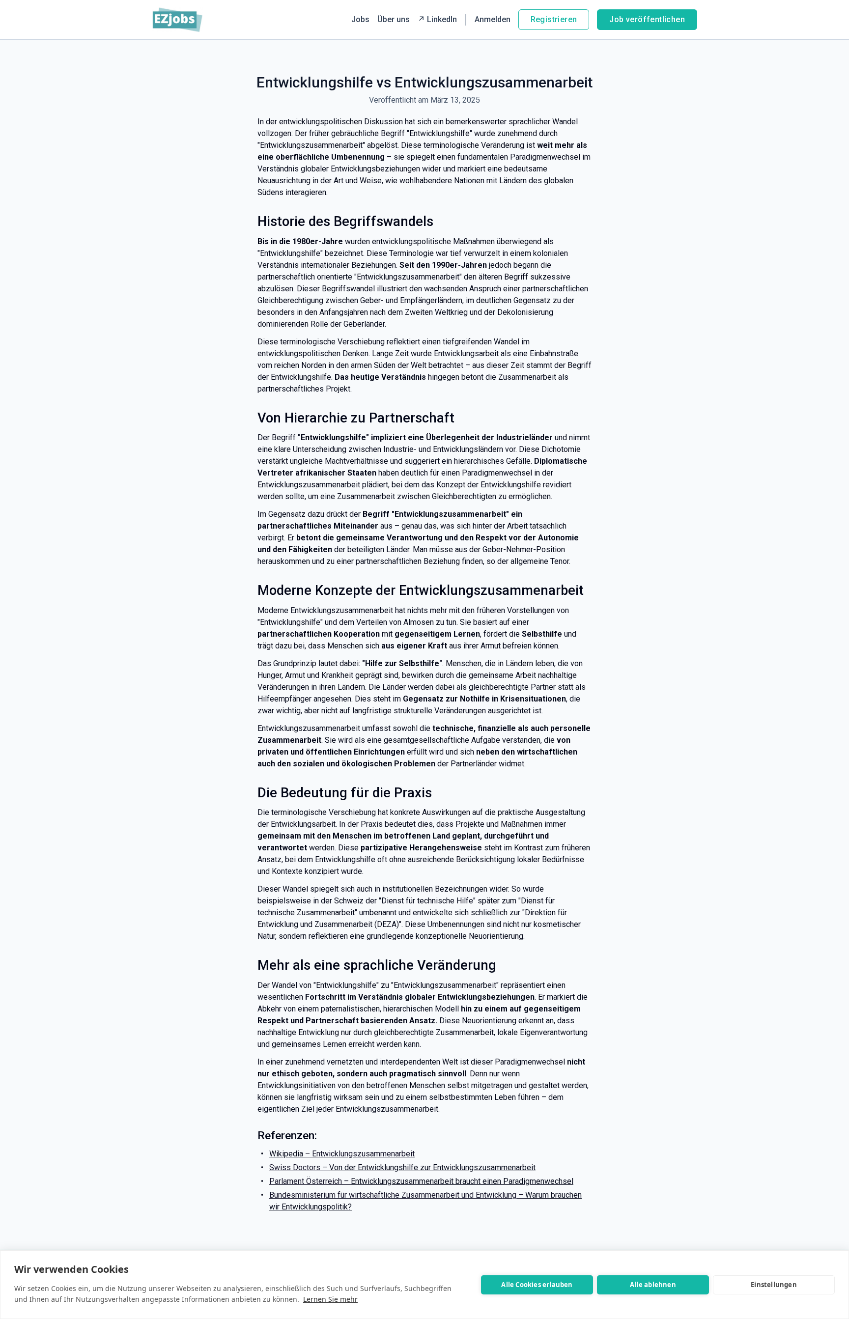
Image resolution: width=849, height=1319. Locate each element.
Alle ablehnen (653, 1284)
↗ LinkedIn (437, 19)
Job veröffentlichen (647, 19)
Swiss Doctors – (299, 1167)
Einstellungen (774, 1284)
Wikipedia (287, 1153)
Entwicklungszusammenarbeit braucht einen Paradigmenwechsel (462, 1181)
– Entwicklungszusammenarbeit (360, 1153)
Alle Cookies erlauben (536, 1284)
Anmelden (492, 19)
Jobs (360, 19)
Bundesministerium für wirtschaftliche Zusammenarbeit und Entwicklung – (397, 1195)
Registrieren (554, 19)
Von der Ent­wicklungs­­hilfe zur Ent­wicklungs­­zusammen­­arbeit (432, 1167)
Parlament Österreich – (310, 1181)
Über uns (393, 19)
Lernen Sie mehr (330, 1299)
